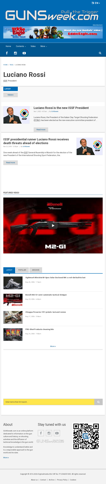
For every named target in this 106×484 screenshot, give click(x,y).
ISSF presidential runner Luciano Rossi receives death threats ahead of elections (36, 141)
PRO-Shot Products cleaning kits (39, 329)
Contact (43, 480)
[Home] (52, 14)
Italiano (11, 95)
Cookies (73, 480)
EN (96, 3)
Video (33, 46)
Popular (22, 270)
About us (34, 480)
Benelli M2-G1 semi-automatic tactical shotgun (46, 295)
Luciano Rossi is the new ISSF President (61, 108)
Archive (35, 270)
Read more (41, 130)
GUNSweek (54, 111)
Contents (20, 46)
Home (8, 46)
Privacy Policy (62, 480)
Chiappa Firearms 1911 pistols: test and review (45, 312)
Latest (10, 270)
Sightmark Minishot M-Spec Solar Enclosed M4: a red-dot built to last (55, 278)
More (43, 46)
